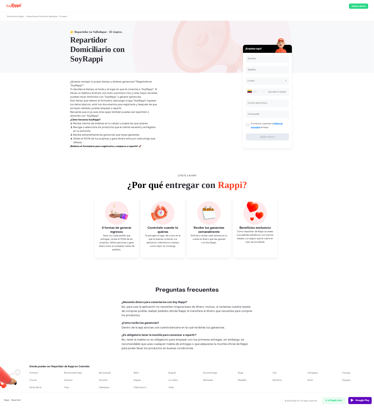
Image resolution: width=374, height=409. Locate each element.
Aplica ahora (359, 6)
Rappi (6, 400)
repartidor (16, 400)
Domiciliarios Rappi (15, 16)
